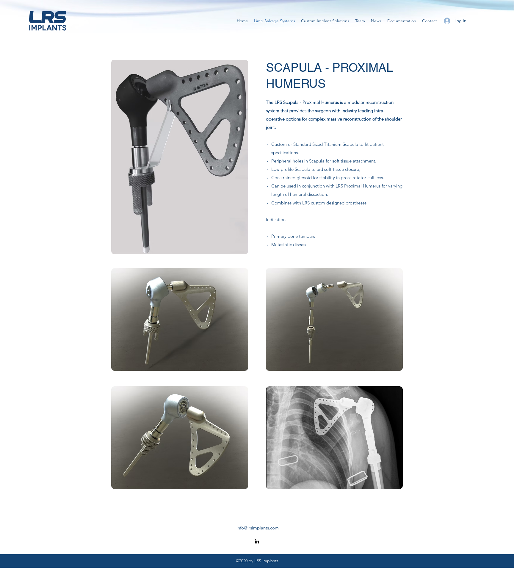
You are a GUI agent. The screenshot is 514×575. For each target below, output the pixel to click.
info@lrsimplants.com (257, 528)
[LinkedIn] (257, 541)
